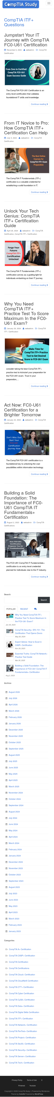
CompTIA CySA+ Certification (22, 999)
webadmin (30, 50)
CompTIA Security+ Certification (23, 1050)
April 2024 (13, 836)
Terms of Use (32, 1080)
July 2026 (13, 698)
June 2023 (13, 899)
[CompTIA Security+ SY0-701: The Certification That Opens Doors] (10, 632)
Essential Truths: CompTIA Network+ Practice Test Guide (31, 655)
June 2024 (13, 824)
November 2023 (16, 868)
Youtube (32, 1085)
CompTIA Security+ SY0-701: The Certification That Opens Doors (30, 631)
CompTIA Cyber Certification (21, 993)
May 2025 (13, 773)
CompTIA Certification (18, 961)
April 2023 (13, 912)
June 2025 (13, 767)
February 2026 (15, 717)
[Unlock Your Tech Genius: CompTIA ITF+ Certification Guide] (27, 253)
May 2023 (13, 906)
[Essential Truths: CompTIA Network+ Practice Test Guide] (10, 656)
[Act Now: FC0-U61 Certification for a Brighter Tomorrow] (27, 442)
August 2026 (14, 692)
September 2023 (16, 880)
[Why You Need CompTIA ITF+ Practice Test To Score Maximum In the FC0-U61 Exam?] (27, 351)
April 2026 (13, 704)
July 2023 (13, 893)
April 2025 (13, 780)
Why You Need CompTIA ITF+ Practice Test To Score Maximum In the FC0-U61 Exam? (26, 313)
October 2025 (15, 742)
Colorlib (22, 1094)
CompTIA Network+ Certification (23, 1024)
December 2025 (16, 729)
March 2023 (14, 918)
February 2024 (15, 849)
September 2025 (16, 748)
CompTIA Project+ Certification (22, 1037)
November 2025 (16, 736)
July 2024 (13, 818)
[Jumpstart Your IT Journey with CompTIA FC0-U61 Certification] (27, 72)
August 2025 (14, 755)
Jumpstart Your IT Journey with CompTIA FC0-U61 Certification (26, 39)
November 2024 (16, 792)
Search (7, 594)
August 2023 (14, 887)
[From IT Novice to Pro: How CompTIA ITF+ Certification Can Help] (27, 160)
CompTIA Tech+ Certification (21, 1062)
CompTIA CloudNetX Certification (23, 980)
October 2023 (15, 874)
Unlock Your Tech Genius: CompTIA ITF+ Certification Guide (22, 217)
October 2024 (15, 799)
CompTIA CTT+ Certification (21, 987)
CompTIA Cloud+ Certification (22, 974)
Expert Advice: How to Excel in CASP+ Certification (28, 643)
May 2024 (13, 830)
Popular (11, 609)
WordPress (39, 1094)
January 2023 (15, 931)
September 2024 (16, 805)
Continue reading (39, 104)
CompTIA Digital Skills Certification (24, 1012)
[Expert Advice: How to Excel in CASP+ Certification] (10, 644)
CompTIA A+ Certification (20, 949)
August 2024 (14, 811)
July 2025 (13, 761)
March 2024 (14, 843)
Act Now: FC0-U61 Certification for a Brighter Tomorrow (22, 409)
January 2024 (15, 855)
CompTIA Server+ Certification (22, 1056)
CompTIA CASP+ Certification (22, 955)
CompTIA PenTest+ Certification (23, 1031)
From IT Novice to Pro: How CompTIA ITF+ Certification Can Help (26, 127)
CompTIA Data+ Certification (21, 1006)
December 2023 (16, 862)
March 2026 (14, 710)
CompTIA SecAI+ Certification (22, 1043)
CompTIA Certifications (19, 968)
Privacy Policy (17, 1080)
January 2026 (15, 723)
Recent (24, 609)
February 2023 (15, 924)
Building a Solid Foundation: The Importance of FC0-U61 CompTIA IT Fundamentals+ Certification (23, 504)
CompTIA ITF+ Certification (26, 234)
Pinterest (21, 1085)
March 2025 (14, 786)
